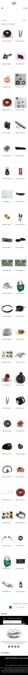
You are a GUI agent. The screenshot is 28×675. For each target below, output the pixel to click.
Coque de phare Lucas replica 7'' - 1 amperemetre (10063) (20, 293)
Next (26, 607)
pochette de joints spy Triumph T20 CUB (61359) (20, 109)
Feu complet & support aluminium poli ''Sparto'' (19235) (7, 385)
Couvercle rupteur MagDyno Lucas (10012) (7, 339)
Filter (24, 20)
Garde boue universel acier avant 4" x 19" (7, 499)
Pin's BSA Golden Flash (20, 568)
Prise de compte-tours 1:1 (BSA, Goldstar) (7, 132)
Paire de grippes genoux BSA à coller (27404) (20, 247)
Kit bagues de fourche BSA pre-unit (7, 522)
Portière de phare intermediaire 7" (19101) (7, 316)
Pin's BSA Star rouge (20, 431)
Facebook (9, 646)
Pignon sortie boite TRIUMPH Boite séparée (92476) (7, 41)
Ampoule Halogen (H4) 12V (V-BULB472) (7, 64)
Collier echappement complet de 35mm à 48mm (20, 522)
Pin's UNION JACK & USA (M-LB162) (20, 476)
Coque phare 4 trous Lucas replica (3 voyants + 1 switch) (7, 568)
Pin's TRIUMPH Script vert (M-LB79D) (20, 201)
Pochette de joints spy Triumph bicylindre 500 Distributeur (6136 (20, 87)
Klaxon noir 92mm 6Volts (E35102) (20, 385)
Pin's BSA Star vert (6, 155)
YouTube (15, 646)
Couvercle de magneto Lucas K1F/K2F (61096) (20, 454)
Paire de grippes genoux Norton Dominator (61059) (20, 155)
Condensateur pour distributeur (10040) (20, 339)
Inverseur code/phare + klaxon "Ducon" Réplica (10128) (7, 476)
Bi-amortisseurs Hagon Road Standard (7, 408)
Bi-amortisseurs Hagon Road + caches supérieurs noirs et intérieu (20, 224)
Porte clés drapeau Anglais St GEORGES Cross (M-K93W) (20, 591)
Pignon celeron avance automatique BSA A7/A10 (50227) (20, 499)
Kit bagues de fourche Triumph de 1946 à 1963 (7, 362)
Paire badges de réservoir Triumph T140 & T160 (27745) (7, 591)
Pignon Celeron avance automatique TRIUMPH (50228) (7, 109)
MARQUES (4, 614)
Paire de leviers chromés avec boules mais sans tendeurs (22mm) (7, 545)
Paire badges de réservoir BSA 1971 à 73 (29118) (7, 201)
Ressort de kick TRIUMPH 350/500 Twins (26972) (20, 316)
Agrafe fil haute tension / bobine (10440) (7, 224)
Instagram (18, 646)
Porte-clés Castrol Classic (7, 178)
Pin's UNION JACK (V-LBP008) (20, 64)
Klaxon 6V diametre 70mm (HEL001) (7, 293)
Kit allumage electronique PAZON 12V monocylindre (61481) (20, 270)
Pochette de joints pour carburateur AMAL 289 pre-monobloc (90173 (7, 87)
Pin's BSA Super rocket (20, 178)
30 (23, 607)
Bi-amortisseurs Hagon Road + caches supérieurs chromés (20, 41)
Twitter (12, 646)
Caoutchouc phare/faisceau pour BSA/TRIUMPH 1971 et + (7, 454)
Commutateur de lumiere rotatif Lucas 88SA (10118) (20, 408)
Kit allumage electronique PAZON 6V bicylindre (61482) (7, 270)
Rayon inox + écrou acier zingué (20, 362)
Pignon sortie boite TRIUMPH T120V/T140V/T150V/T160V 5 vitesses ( (7, 431)
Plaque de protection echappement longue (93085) (20, 132)
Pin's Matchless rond (20, 545)
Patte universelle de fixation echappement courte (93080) (7, 247)
